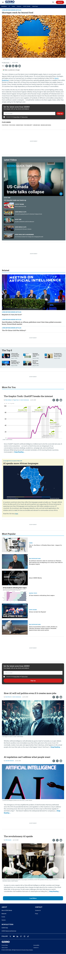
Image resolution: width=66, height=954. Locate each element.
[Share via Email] (19, 66)
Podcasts (19, 6)
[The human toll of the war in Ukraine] (9, 228)
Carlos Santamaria (24, 400)
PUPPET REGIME (26, 6)
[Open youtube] (14, 936)
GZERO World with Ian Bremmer (24, 234)
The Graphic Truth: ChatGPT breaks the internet (28, 396)
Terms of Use (25, 117)
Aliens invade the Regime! (37, 612)
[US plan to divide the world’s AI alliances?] (9, 220)
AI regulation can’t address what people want (27, 757)
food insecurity (28, 125)
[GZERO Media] (28, 2)
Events (3, 916)
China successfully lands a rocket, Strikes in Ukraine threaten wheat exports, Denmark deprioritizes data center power (43, 628)
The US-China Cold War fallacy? (14, 330)
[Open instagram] (24, 936)
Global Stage (35, 6)
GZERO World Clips (20, 212)
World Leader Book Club (20, 206)
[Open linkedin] (17, 936)
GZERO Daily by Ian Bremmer (9, 931)
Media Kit (4, 913)
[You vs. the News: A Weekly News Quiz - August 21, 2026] (15, 545)
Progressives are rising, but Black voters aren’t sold (58, 355)
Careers (4, 920)
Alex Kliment (8, 696)
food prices (5, 125)
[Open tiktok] (28, 936)
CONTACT (38, 907)
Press (36, 913)
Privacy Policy (16, 117)
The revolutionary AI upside (18, 836)
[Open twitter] (10, 936)
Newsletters (4, 6)
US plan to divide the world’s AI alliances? (24, 221)
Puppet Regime (19, 204)
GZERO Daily (5, 927)
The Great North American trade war (35, 363)
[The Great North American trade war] (27, 363)
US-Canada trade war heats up (15, 200)
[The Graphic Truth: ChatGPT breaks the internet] (33, 420)
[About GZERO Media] (15, 578)
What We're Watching (35, 558)
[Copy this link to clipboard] (16, 66)
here (16, 513)
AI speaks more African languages (20, 463)
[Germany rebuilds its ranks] (27, 356)
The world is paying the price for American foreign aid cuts (28, 214)
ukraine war (36, 125)
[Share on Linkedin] (13, 66)
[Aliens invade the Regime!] (15, 611)
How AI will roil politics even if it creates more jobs (30, 693)
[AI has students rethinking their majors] (15, 594)
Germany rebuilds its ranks (36, 355)
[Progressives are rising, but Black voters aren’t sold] (49, 356)
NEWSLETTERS (7, 924)
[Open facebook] (21, 936)
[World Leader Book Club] (9, 205)
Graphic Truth (33, 593)
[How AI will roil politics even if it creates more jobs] (33, 718)
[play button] (33, 179)
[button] (60, 2)
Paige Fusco (16, 400)
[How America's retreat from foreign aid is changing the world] (9, 235)
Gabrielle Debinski (9, 760)
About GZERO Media (35, 578)
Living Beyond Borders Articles (11, 10)
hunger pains (19, 125)
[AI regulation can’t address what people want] (33, 781)
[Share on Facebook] (6, 66)
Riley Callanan (8, 400)
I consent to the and (17, 117)
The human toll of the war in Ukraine (23, 229)
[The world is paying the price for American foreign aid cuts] (9, 213)
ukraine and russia (46, 125)
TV (9, 6)
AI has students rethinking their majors (42, 595)
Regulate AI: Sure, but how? (12, 315)
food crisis (12, 125)
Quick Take (7, 197)
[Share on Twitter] (10, 66)
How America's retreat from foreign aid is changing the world (29, 236)
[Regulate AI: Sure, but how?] (33, 292)
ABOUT (4, 907)
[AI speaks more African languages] (33, 482)
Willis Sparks (6, 62)
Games (31, 543)
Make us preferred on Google (12, 70)
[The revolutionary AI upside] (33, 861)
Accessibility (36, 945)
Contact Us (38, 910)
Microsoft (19, 460)
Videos (13, 6)
